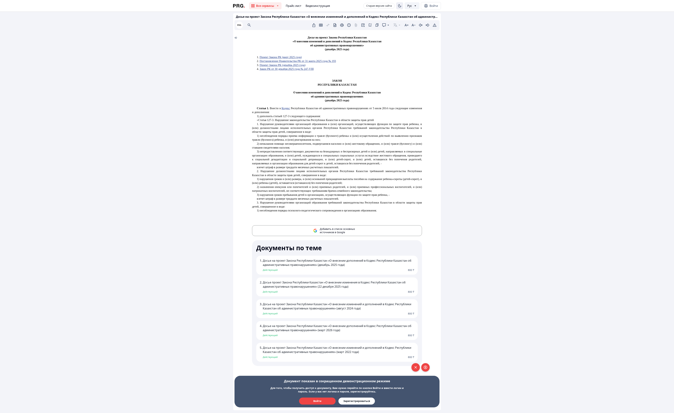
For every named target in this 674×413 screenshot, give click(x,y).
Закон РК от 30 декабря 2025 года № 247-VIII (287, 68)
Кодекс (286, 108)
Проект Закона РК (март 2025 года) (281, 57)
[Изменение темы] (399, 5)
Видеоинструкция (318, 6)
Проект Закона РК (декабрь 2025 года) (282, 65)
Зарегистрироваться (356, 401)
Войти (317, 401)
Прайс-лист (293, 6)
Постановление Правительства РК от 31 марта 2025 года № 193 (298, 61)
